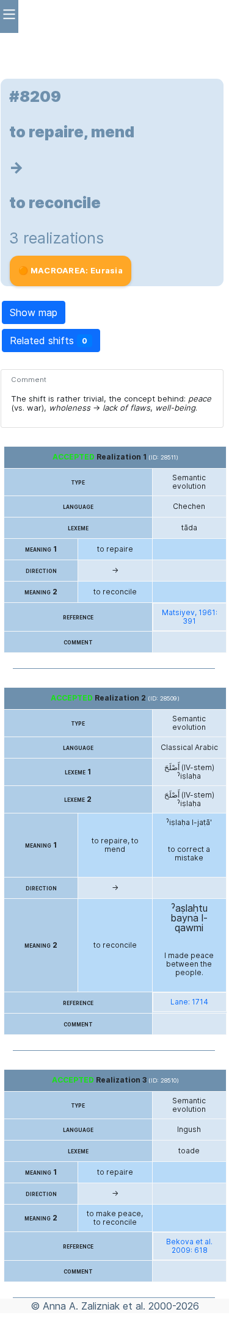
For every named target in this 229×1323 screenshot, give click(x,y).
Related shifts (48, 340)
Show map (33, 312)
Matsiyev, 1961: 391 (189, 616)
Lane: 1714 (189, 1002)
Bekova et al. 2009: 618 (189, 1246)
